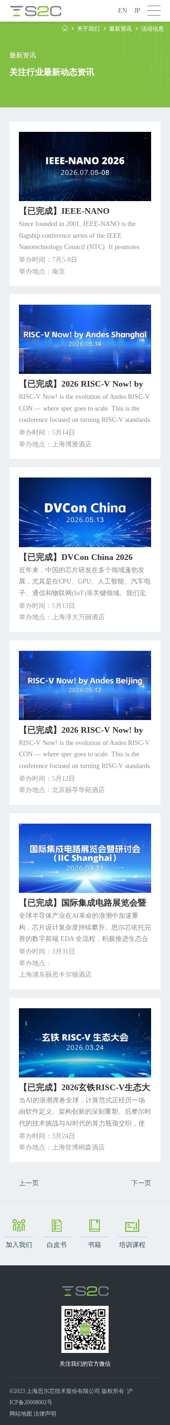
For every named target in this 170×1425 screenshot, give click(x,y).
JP (137, 10)
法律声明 (45, 1413)
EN (122, 10)
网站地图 (20, 1413)
